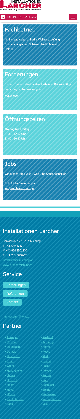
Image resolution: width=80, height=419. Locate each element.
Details (9, 49)
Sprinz (46, 389)
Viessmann (49, 394)
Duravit (11, 351)
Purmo (46, 375)
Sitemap (24, 316)
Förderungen (16, 285)
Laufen (46, 361)
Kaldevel (47, 337)
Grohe (11, 365)
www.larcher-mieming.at (17, 264)
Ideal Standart (15, 399)
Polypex (47, 370)
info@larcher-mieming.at (19, 188)
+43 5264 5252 (27, 16)
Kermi (46, 346)
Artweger (12, 337)
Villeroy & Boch (51, 399)
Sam (45, 380)
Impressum (10, 316)
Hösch (11, 394)
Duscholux (13, 356)
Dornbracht (13, 346)
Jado (10, 403)
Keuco (46, 351)
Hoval (10, 389)
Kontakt (12, 302)
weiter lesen (12, 95)
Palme (46, 365)
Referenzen (15, 294)
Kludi (45, 356)
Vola (45, 403)
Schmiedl (48, 384)
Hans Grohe (14, 370)
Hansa (11, 375)
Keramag (48, 342)
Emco (10, 361)
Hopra (10, 384)
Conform (12, 342)
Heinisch (12, 380)
